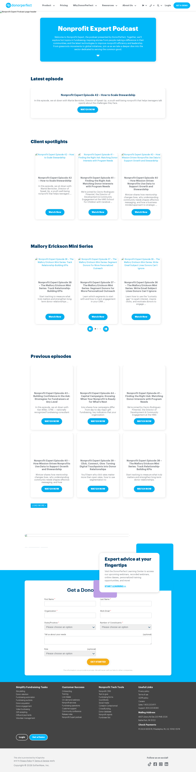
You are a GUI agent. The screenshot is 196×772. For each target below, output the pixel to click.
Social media (104, 703)
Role (46, 649)
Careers (141, 701)
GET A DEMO (182, 5)
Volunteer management (25, 718)
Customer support (69, 709)
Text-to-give (103, 694)
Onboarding (67, 691)
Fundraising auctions (24, 700)
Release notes (67, 714)
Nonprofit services (69, 703)
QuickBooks (103, 700)
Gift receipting (21, 712)
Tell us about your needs (55, 635)
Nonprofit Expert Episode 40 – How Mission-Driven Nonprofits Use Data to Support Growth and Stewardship (141, 183)
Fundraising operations (71, 706)
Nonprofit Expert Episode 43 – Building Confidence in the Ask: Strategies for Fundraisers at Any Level (51, 397)
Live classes (66, 697)
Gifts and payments (23, 715)
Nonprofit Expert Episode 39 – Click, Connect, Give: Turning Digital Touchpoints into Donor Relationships (98, 465)
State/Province (51, 623)
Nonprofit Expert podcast (72, 717)
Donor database (105, 712)
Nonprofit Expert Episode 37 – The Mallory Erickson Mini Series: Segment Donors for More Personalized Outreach (97, 286)
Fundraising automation (25, 697)
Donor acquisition (23, 703)
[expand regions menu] (144, 5)
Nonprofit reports (105, 715)
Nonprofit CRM (105, 691)
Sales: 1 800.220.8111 (147, 705)
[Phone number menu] (152, 6)
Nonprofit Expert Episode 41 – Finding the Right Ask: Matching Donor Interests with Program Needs (98, 182)
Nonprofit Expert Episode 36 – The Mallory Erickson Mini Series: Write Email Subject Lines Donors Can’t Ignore (141, 286)
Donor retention (22, 694)
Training (65, 694)
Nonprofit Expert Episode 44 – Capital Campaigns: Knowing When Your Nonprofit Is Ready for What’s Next (98, 397)
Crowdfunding (105, 709)
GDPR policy (143, 698)
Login (168, 5)
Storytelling (20, 691)
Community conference (71, 711)
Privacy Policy (26, 761)
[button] (48, 5)
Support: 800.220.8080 (148, 708)
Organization (50, 611)
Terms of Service (41, 761)
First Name (49, 599)
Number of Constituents (111, 623)
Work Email (105, 611)
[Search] (159, 6)
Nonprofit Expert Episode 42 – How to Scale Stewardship (98, 95)
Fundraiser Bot (104, 718)
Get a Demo (38, 737)
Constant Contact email (108, 706)
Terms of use (143, 695)
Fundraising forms (106, 697)
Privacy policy (143, 691)
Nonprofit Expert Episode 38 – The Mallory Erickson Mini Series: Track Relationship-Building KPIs (55, 286)
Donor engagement (24, 706)
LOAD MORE (38, 505)
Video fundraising (23, 709)
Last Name (104, 599)
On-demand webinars (71, 700)
